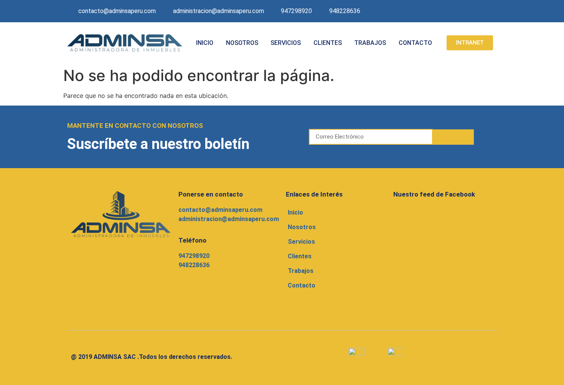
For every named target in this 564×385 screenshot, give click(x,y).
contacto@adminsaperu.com (220, 209)
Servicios (285, 42)
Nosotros (242, 42)
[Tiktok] (487, 11)
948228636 (193, 265)
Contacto (415, 42)
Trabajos (370, 42)
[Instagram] (470, 11)
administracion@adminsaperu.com (228, 219)
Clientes (327, 42)
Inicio (204, 42)
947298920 (193, 255)
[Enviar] (453, 137)
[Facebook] (454, 11)
